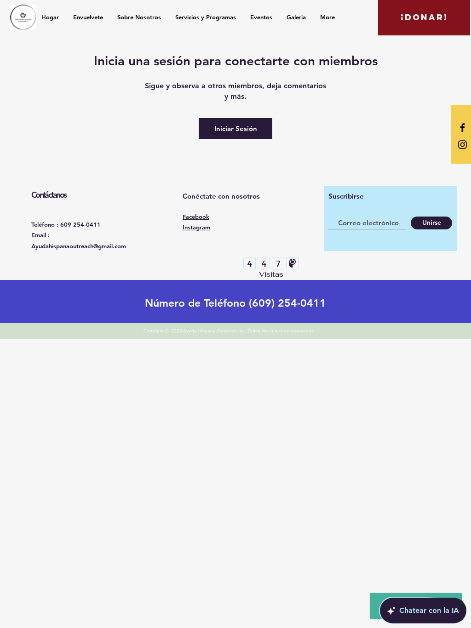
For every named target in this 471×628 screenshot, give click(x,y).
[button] (424, 17)
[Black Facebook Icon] (462, 127)
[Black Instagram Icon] (462, 144)
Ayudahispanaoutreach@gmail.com (78, 246)
